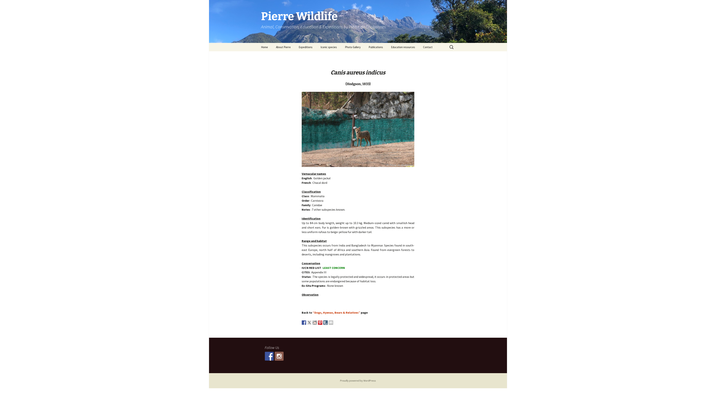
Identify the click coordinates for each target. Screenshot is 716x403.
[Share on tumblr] (325, 322)
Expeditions (306, 47)
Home (264, 47)
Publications (376, 47)
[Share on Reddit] (315, 322)
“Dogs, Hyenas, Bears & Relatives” (336, 312)
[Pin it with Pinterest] (320, 322)
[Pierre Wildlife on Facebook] (269, 356)
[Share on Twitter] (309, 322)
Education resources (403, 47)
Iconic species (329, 47)
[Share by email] (331, 322)
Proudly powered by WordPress (358, 380)
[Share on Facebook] (304, 322)
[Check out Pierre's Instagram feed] (279, 356)
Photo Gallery (353, 47)
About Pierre (283, 47)
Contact (428, 47)
